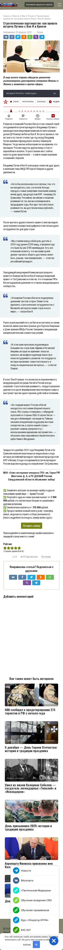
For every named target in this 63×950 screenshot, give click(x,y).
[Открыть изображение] (11, 4)
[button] (53, 940)
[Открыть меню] (59, 4)
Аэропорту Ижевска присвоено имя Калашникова (29, 865)
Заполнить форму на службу (39, 4)
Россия (40, 32)
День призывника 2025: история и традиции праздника (28, 827)
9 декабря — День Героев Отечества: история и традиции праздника (31, 749)
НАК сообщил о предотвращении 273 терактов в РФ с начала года (30, 711)
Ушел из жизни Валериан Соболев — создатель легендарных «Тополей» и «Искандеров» (30, 788)
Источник (46, 556)
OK (36, 944)
